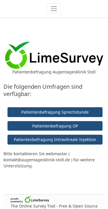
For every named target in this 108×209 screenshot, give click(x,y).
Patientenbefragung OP (55, 126)
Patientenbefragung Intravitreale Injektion (55, 139)
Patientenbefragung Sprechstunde (55, 112)
